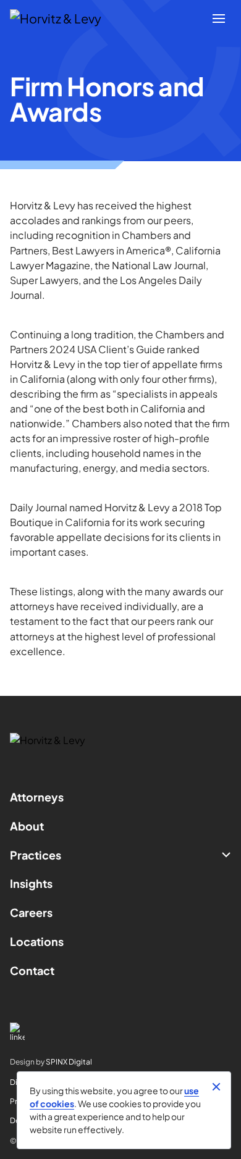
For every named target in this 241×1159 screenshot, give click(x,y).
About (27, 826)
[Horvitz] (62, 18)
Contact (32, 970)
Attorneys (37, 797)
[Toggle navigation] (218, 18)
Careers (31, 912)
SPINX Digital (69, 1061)
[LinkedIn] (120, 1032)
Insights (31, 883)
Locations (37, 941)
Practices (35, 855)
